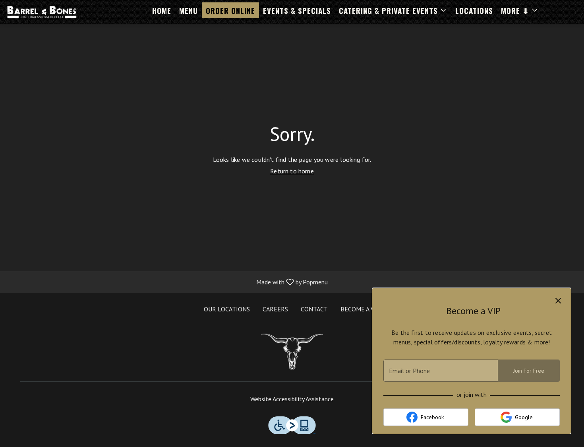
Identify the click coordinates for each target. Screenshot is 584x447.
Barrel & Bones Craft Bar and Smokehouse (292, 351)
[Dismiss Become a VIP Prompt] (558, 300)
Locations (474, 10)
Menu (188, 10)
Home (161, 10)
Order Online (230, 10)
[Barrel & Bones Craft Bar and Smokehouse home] (42, 12)
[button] (393, 10)
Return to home (292, 171)
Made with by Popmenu (167, 281)
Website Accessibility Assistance (292, 399)
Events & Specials (297, 10)
